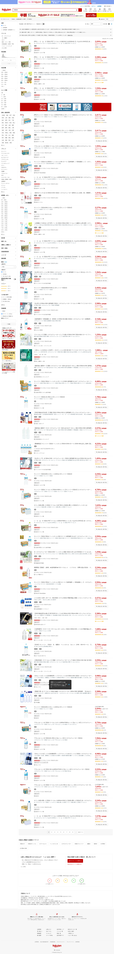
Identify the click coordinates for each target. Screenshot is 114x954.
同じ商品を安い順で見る (101, 141)
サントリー (3, 151)
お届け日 (3, 269)
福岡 (13, 137)
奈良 (3, 132)
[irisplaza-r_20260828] (65, 107)
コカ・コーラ (4, 155)
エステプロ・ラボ (5, 177)
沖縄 (11, 142)
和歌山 (6, 132)
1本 (2, 92)
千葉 (13, 120)
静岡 (6, 127)
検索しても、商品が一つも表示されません (31, 864)
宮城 (14, 115)
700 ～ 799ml (4, 214)
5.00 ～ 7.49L (4, 226)
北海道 (3, 115)
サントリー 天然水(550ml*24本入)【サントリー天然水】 (51, 287)
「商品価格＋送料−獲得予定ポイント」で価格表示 (29, 24)
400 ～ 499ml (4, 208)
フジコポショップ (5, 163)
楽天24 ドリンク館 (40, 68)
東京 (3, 122)
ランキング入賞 (99, 82)
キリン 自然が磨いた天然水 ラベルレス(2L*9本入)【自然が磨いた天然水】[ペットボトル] (60, 505)
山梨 (10, 125)
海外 (6, 262)
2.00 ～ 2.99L (4, 222)
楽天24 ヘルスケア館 (40, 52)
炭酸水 (88, 843)
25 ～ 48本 (3, 100)
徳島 (13, 135)
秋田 (3, 117)
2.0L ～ (3, 86)
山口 (10, 135)
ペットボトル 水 (54, 843)
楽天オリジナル (39, 202)
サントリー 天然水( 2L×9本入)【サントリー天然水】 (49, 397)
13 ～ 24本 (3, 98)
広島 (6, 135)
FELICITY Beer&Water (41, 172)
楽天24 (37, 718)
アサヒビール (4, 173)
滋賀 (3, 130)
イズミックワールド (40, 453)
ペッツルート (4, 189)
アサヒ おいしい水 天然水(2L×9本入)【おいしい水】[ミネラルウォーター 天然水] (58, 738)
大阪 (10, 130)
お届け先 (3, 264)
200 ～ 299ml (4, 72)
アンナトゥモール (5, 183)
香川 (3, 137)
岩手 (11, 115)
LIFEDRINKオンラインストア (42, 376)
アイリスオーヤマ (5, 153)
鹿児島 (6, 142)
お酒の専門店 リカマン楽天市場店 (43, 392)
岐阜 (3, 127)
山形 (6, 117)
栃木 (3, 120)
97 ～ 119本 (4, 106)
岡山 (3, 135)
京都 (6, 130)
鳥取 (11, 132)
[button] (108, 6)
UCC (2, 175)
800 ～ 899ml (4, 216)
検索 (9, 63)
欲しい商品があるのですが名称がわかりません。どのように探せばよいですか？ (40, 860)
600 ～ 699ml (4, 212)
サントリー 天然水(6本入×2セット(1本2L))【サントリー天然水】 (53, 207)
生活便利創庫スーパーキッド (42, 609)
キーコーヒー (4, 169)
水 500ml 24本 (23, 848)
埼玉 (10, 120)
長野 (13, 125)
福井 (6, 125)
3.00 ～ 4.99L (4, 224)
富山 (14, 122)
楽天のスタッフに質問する (75, 860)
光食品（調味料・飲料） (6, 179)
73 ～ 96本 (3, 104)
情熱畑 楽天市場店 (40, 563)
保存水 (95, 843)
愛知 (10, 127)
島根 (14, 132)
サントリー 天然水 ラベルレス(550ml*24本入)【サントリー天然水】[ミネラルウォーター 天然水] (63, 130)
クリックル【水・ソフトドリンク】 (44, 345)
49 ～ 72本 (3, 102)
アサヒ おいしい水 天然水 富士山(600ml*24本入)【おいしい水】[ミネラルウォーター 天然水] (61, 769)
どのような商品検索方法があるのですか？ (31, 862)
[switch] (15, 279)
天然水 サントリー (79, 843)
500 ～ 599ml (4, 76)
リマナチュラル (4, 159)
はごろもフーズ (4, 157)
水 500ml (103, 843)
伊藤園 (2, 171)
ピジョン (3, 185)
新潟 (11, 122)
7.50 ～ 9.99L (4, 228)
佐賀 (3, 140)
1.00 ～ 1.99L (4, 220)
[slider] (1, 57)
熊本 (10, 140)
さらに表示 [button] (4, 48)
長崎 (6, 140)
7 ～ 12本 (3, 96)
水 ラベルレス (43, 843)
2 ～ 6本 (3, 94)
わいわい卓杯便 (39, 330)
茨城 (13, 117)
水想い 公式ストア (40, 423)
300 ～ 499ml (4, 74)
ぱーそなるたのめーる (41, 655)
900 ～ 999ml (4, 80)
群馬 (6, 120)
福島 (10, 117)
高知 (10, 137)
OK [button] (69, 684)
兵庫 (13, 130)
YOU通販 (38, 702)
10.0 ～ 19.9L (4, 230)
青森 (7, 115)
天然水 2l (22, 843)
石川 (3, 125)
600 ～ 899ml (4, 78)
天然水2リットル (32, 843)
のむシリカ (38, 687)
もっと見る (23, 866)
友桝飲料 (3, 181)
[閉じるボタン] (110, 29)
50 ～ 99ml (3, 200)
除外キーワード (4, 318)
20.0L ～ (3, 232)
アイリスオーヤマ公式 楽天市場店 (43, 283)
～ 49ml (3, 198)
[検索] (80, 10)
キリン (2, 165)
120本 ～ (3, 108)
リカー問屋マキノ (40, 574)
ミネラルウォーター (66, 843)
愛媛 (6, 137)
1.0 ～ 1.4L (3, 82)
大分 (13, 140)
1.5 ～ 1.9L (3, 84)
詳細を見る (70, 35)
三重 (13, 127)
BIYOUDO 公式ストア (40, 624)
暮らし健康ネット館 (40, 83)
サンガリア (3, 161)
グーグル (3, 187)
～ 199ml (3, 70)
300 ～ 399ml (4, 206)
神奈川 (6, 122)
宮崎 (3, 142)
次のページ (80, 832)
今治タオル (3, 167)
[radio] (1, 25)
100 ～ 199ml (4, 202)
